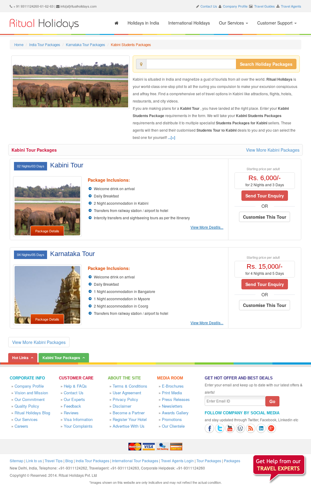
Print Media (172, 392)
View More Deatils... (206, 227)
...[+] (171, 137)
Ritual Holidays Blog (32, 413)
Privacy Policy (125, 399)
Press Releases (176, 399)
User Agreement (127, 392)
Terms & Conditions (130, 386)
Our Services (232, 23)
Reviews (71, 413)
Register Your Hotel (130, 419)
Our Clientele (173, 426)
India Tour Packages (44, 44)
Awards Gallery (175, 413)
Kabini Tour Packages (34, 150)
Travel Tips (54, 460)
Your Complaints (78, 426)
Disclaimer (122, 406)
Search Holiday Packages (266, 64)
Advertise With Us (129, 426)
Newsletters (172, 406)
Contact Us (208, 6)
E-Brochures (173, 386)
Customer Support (275, 23)
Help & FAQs (75, 386)
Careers (21, 426)
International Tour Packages (135, 460)
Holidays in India (143, 23)
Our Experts (74, 399)
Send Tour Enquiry (264, 196)
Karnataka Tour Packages (85, 44)
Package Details (47, 230)
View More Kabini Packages (272, 150)
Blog (69, 460)
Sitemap (16, 460)
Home (18, 44)
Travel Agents (291, 6)
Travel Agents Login (177, 460)
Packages (232, 460)
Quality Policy (27, 406)
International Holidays (189, 23)
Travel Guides (264, 6)
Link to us (34, 460)
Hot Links (20, 357)
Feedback (72, 406)
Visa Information (78, 419)
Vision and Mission (31, 392)
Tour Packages (209, 460)
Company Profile (235, 6)
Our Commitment (30, 399)
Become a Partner (129, 413)
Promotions (172, 419)
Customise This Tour (264, 217)
